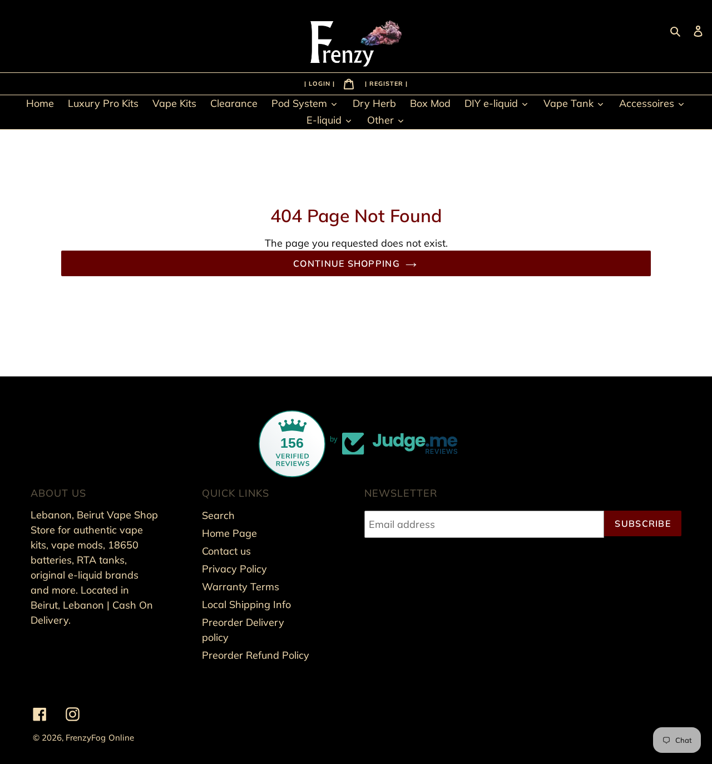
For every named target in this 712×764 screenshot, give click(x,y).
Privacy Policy (234, 568)
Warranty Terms (240, 586)
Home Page (229, 533)
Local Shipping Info (246, 604)
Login (321, 83)
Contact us (226, 551)
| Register (385, 83)
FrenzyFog (86, 737)
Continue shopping (346, 263)
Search (218, 515)
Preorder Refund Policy (255, 655)
